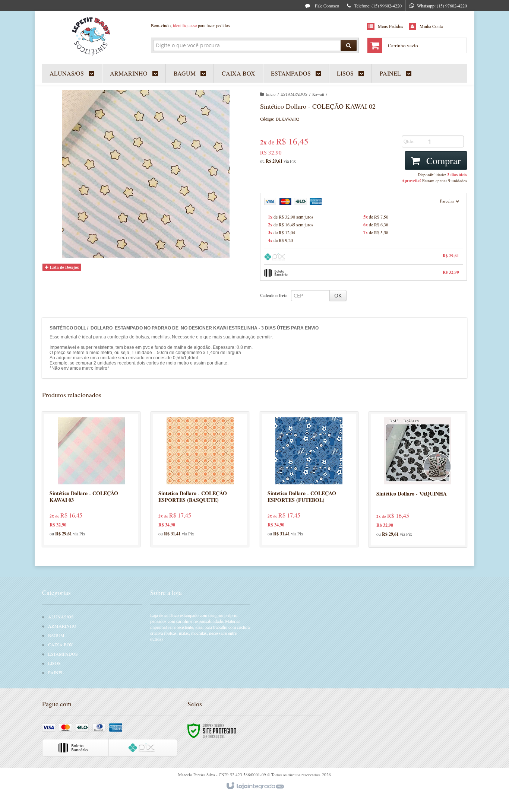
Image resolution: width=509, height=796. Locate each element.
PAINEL (56, 672)
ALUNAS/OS (61, 617)
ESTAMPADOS (294, 94)
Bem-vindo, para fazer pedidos (190, 25)
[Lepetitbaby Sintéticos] (91, 36)
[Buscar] (349, 45)
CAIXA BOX (60, 644)
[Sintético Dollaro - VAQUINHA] (418, 479)
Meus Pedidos (390, 26)
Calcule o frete (273, 295)
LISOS (54, 663)
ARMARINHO (62, 626)
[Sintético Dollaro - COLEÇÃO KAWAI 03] (91, 479)
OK (338, 295)
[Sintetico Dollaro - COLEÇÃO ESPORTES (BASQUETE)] (200, 479)
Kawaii (318, 94)
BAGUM (56, 635)
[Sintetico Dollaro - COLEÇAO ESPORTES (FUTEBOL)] (309, 479)
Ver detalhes (95, 508)
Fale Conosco (326, 6)
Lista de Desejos (64, 267)
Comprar (442, 160)
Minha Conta (431, 26)
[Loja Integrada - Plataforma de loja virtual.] (255, 786)
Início (271, 94)
